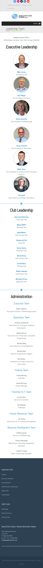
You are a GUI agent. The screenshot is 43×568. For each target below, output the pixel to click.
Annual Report (6, 483)
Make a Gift (5, 491)
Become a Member (7, 479)
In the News (10, 8)
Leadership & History (13, 5)
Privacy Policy (6, 517)
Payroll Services (6, 513)
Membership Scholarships (10, 487)
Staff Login (5, 509)
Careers (30, 5)
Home (8, 31)
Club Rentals (5, 495)
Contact (24, 5)
